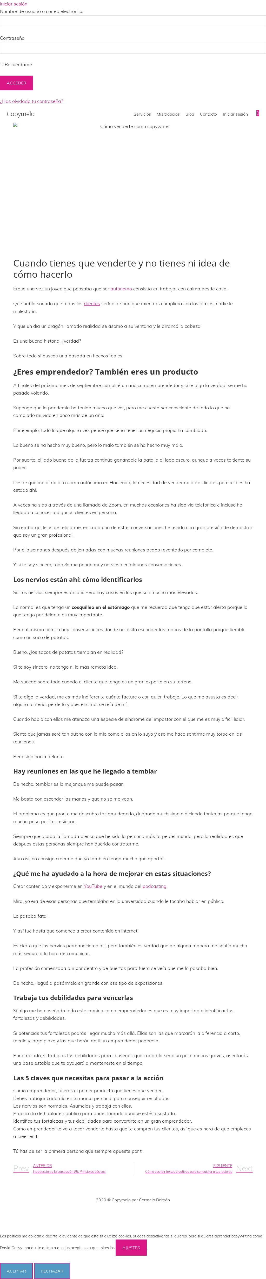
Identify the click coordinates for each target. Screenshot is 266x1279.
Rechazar (52, 1271)
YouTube (93, 886)
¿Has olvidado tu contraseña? (31, 101)
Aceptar (16, 1271)
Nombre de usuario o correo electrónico (41, 11)
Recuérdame (17, 65)
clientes (92, 304)
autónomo (121, 289)
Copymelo (21, 114)
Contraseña (12, 38)
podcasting (155, 886)
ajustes (131, 1247)
